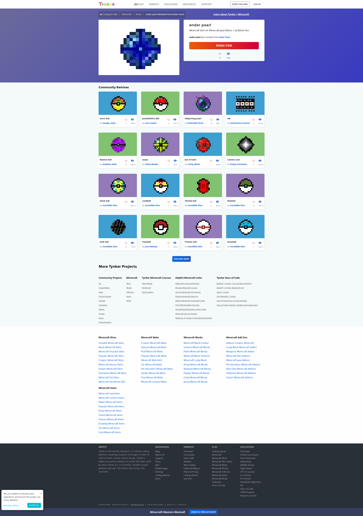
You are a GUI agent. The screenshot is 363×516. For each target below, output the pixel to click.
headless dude (110, 164)
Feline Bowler (151, 164)
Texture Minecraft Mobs (153, 347)
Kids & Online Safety (155, 505)
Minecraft (126, 14)
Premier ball (191, 241)
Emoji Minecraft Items (110, 410)
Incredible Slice (110, 205)
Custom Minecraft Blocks (197, 347)
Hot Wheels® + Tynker (226, 296)
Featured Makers (192, 468)
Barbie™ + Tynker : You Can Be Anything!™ (234, 283)
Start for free (240, 4)
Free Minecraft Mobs (152, 377)
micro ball (104, 118)
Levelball (146, 200)
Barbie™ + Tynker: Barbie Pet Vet (230, 287)
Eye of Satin (190, 159)
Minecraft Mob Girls (151, 360)
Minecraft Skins (219, 458)
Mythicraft (146, 287)
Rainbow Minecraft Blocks (197, 368)
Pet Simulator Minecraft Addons (243, 364)
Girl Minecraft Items (109, 428)
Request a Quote (248, 495)
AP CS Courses (247, 471)
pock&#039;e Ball (150, 118)
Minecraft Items (219, 475)
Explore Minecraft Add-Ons (186, 296)
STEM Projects (247, 492)
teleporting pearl (193, 118)
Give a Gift (189, 458)
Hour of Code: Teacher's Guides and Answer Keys (237, 305)
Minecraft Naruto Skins (111, 364)
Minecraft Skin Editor (222, 461)
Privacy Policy (137, 505)
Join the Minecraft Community (188, 292)
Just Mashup (151, 246)
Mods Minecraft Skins (110, 347)
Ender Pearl (224, 37)
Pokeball (146, 241)
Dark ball (104, 241)
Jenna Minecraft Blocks (196, 381)
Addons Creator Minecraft (240, 343)
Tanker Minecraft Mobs (153, 373)
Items (138, 14)
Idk (229, 118)
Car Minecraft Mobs (151, 364)
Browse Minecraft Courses (186, 287)
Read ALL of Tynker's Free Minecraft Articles (193, 318)
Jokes (101, 292)
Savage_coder (109, 123)
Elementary (245, 461)
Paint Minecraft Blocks (195, 351)
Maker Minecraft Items (111, 402)
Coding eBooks (162, 475)
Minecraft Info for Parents (186, 313)
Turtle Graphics (105, 322)
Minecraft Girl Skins (109, 377)
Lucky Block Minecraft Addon (241, 347)
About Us (159, 454)
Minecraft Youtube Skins (111, 351)
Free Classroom (248, 458)
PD (241, 485)
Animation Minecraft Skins (112, 373)
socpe (145, 159)
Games (102, 309)
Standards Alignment (250, 482)
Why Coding (189, 464)
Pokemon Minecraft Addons (241, 373)
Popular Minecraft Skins (111, 355)
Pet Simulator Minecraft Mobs (157, 368)
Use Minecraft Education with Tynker (190, 309)
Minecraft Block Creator (196, 343)
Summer (188, 478)
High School (246, 468)
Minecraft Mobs (219, 464)
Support (159, 458)
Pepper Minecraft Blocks (197, 373)
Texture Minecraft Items (111, 419)
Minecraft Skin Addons (238, 355)
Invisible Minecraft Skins (111, 343)
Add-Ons (130, 292)
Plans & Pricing (191, 471)
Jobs (157, 464)
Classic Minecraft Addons (239, 377)
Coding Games (219, 451)
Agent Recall (147, 283)
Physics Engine (105, 296)
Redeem (188, 461)
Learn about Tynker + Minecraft (231, 14)
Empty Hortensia (238, 164)
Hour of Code (218, 485)
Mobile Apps (161, 468)
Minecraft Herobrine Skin (112, 381)
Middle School (247, 464)
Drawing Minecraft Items (112, 423)
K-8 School (245, 478)
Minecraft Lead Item (109, 393)
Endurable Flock (195, 123)
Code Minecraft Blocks (195, 377)
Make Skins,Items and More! (187, 283)
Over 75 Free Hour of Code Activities (232, 300)
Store (157, 478)
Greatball (231, 241)
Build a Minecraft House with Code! (190, 300)
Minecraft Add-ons (221, 471)
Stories (102, 313)
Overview (188, 451)
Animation (103, 305)
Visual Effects (104, 287)
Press (158, 461)
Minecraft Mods (219, 478)
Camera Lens (233, 159)
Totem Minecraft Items (111, 415)
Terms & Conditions (120, 505)
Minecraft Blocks (220, 468)
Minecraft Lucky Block (195, 360)
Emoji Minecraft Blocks (196, 364)
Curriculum (189, 454)
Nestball (231, 200)
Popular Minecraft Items (111, 406)
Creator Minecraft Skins (111, 360)
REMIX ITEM (224, 45)
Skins (128, 283)
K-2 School (245, 475)
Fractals (102, 300)
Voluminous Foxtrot (240, 123)
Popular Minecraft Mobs (154, 355)
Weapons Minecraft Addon (240, 351)
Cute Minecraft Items (110, 432)
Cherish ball (190, 200)
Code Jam (216, 482)
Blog (157, 451)
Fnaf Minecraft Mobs (152, 351)
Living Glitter (194, 164)
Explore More (181, 259)
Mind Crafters (147, 292)
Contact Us (182, 505)
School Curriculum (249, 454)
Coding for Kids (110, 14)
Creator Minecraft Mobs (154, 343)
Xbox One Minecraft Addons (241, 368)
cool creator (151, 123)
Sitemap (159, 471)
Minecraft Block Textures (197, 355)
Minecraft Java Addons (238, 360)
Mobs (128, 300)
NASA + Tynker (223, 292)
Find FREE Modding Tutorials (187, 305)
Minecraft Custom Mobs (154, 381)
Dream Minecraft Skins (111, 368)
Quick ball (104, 200)
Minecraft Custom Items (111, 397)
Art (100, 283)
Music (101, 318)
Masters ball (106, 159)
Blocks (129, 287)
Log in (257, 4)
